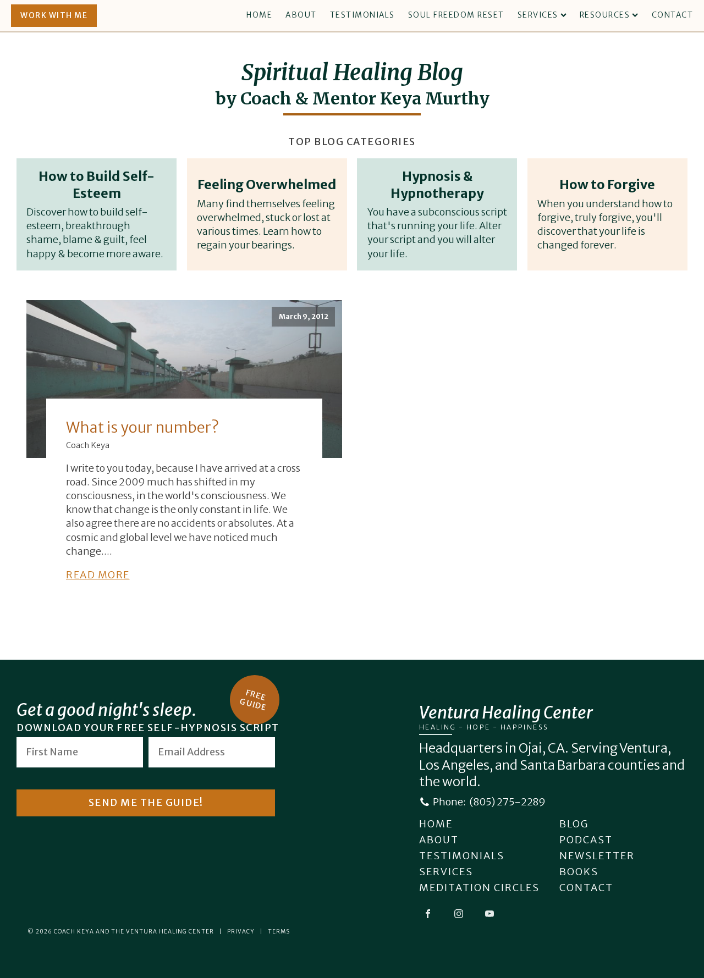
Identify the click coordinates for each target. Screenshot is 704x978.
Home (259, 15)
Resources (605, 15)
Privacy (241, 931)
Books (578, 871)
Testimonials (362, 15)
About (301, 15)
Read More (98, 574)
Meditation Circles (479, 887)
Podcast (586, 839)
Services (538, 15)
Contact (673, 15)
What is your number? (142, 427)
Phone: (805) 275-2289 (489, 801)
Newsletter (597, 855)
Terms (279, 931)
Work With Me (53, 15)
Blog (573, 823)
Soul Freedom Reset (456, 15)
